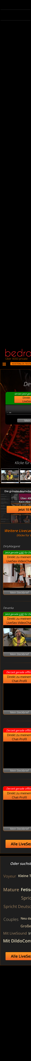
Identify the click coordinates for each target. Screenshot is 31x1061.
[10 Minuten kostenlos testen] (7, 363)
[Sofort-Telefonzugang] (9, 363)
